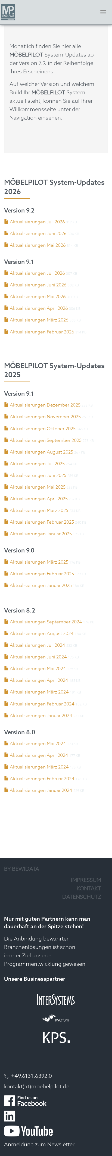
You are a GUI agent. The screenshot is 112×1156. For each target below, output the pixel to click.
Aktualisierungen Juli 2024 (37, 645)
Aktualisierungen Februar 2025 (42, 522)
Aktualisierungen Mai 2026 (38, 245)
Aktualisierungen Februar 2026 (42, 332)
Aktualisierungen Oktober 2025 (43, 429)
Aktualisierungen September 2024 (46, 622)
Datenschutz (81, 897)
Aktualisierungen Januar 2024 (41, 716)
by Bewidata (21, 869)
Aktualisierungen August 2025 (41, 452)
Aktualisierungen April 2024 (39, 680)
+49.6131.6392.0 (31, 1076)
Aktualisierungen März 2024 (39, 692)
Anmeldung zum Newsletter (39, 1145)
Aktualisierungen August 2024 (42, 634)
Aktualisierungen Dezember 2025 (45, 405)
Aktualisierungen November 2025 (45, 417)
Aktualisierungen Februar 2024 (42, 704)
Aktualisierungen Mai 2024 (38, 669)
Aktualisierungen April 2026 (39, 308)
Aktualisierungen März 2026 (39, 320)
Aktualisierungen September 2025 (46, 440)
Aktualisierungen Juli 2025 (37, 464)
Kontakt (89, 889)
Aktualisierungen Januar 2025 (41, 534)
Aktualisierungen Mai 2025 (38, 487)
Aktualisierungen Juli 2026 (37, 222)
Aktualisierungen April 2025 (39, 499)
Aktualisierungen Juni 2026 (38, 234)
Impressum (86, 880)
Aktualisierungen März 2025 (39, 510)
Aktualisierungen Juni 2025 (38, 475)
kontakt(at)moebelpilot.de (36, 1087)
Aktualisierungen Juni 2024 (38, 657)
